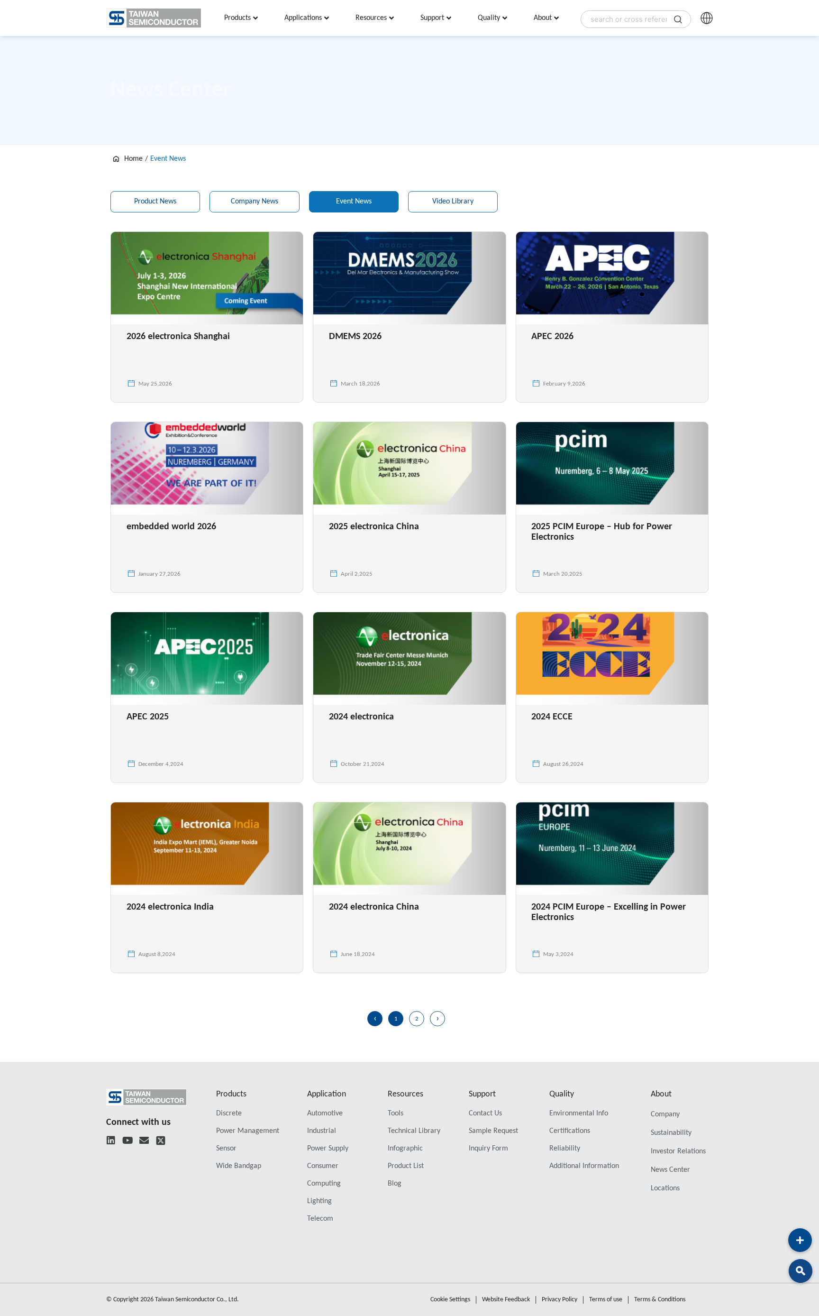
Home (133, 159)
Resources (405, 1094)
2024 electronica (361, 717)
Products (231, 1094)
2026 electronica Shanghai (178, 336)
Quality (561, 1094)
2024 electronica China (374, 907)
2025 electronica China (374, 527)
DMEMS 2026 (355, 336)
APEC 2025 (148, 717)
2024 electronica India (170, 907)
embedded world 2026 (171, 527)
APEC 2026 (552, 336)
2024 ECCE (552, 717)
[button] (800, 1271)
